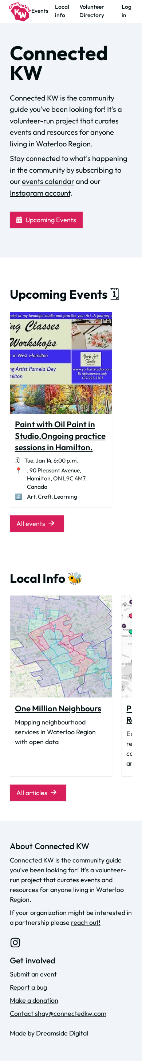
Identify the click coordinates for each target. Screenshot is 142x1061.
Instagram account (40, 192)
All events (30, 523)
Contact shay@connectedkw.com (58, 1013)
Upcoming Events (50, 220)
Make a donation (34, 1000)
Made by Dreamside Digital (49, 1033)
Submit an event (33, 974)
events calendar (48, 181)
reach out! (85, 922)
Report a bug (28, 987)
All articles (31, 793)
